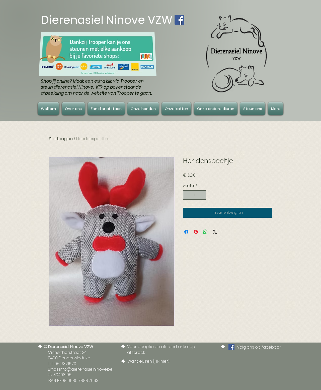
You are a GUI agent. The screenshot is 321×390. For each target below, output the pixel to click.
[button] (73, 108)
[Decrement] (187, 195)
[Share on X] (215, 232)
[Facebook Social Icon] (179, 20)
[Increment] (202, 195)
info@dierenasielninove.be (86, 369)
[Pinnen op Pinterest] (196, 232)
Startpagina (61, 139)
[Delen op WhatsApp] (205, 232)
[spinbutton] (194, 195)
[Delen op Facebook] (186, 232)
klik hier (161, 361)
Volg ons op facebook (259, 347)
